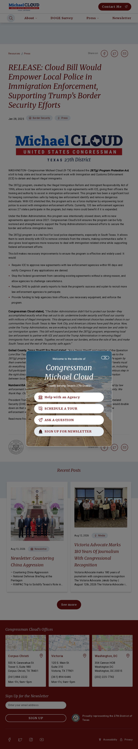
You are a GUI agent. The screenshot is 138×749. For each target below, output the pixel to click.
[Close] (105, 357)
